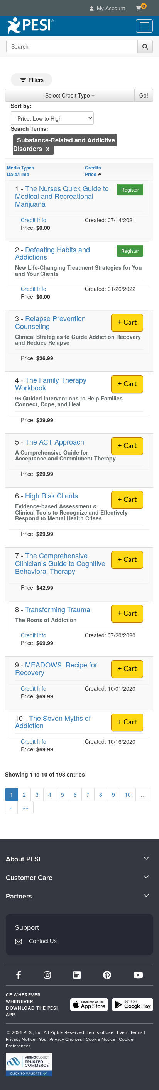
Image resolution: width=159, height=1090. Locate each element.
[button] (47, 148)
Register (130, 189)
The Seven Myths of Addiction (53, 722)
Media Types (20, 167)
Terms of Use (99, 1032)
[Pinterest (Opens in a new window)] (107, 975)
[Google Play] (132, 1004)
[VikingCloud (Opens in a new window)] (29, 1064)
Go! (143, 95)
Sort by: (21, 106)
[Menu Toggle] (144, 26)
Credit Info (33, 220)
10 (128, 794)
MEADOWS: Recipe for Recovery (56, 668)
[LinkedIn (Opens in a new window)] (77, 975)
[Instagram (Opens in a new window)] (47, 975)
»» (25, 807)
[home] (30, 25)
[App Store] (89, 1004)
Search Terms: (29, 128)
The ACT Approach (54, 441)
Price (90, 174)
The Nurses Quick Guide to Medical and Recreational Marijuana (62, 196)
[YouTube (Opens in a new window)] (138, 975)
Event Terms (130, 1032)
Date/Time (18, 174)
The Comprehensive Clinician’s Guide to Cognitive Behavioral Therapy (60, 563)
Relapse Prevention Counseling (50, 322)
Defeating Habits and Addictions (52, 253)
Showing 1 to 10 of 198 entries (45, 774)
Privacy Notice (21, 1039)
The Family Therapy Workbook (50, 383)
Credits (93, 167)
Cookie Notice (100, 1039)
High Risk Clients (51, 495)
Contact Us (43, 941)
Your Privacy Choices (60, 1039)
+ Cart (127, 322)
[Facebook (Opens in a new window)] (18, 975)
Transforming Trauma (57, 609)
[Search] (145, 46)
